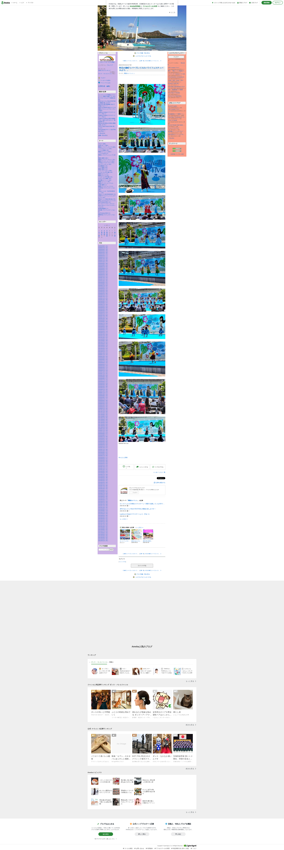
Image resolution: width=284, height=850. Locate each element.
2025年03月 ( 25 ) (103, 273)
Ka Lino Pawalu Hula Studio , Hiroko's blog (177, 125)
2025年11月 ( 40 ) (103, 260)
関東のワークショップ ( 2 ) (105, 186)
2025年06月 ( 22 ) (103, 268)
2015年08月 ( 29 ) (103, 454)
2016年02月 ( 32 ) (103, 444)
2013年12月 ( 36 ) (103, 485)
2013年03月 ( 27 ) (103, 499)
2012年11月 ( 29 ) (103, 506)
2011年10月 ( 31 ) (103, 526)
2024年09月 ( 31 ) (103, 282)
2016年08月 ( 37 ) (103, 435)
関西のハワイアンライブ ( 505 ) (107, 147)
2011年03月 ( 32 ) (103, 537)
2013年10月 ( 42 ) (103, 488)
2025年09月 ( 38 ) (103, 263)
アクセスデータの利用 (163, 848)
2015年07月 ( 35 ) (103, 455)
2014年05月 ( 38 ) (103, 477)
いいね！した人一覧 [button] (159, 472)
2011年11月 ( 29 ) (103, 525)
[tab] (99, 662)
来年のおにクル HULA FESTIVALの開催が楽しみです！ (138, 509)
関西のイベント (128, 73)
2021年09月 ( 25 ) (103, 339)
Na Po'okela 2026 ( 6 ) (104, 213)
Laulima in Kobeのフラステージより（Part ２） (135, 514)
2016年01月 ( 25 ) (103, 446)
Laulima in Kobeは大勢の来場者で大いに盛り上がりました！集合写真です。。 (106, 120)
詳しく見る (142, 834)
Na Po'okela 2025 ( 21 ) (104, 202)
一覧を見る (102, 133)
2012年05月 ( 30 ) (103, 515)
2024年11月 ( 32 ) (103, 279)
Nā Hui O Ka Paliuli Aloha (174, 96)
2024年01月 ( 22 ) (103, 295)
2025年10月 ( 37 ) (103, 262)
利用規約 (150, 848)
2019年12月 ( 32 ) (103, 372)
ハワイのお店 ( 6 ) (103, 153)
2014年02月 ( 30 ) (103, 482)
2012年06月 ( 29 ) (103, 513)
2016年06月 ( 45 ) (103, 438)
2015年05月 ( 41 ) (103, 458)
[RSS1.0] (177, 149)
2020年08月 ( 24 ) (103, 359)
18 (104, 234)
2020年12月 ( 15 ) (103, 353)
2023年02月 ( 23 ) (103, 312)
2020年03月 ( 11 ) (103, 367)
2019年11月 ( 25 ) (103, 373)
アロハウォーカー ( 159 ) (105, 170)
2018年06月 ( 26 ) (103, 400)
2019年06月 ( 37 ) (103, 381)
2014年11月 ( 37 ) (103, 468)
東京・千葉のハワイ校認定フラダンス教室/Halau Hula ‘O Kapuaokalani (177, 70)
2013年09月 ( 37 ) (103, 490)
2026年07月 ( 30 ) (103, 247)
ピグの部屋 (111, 62)
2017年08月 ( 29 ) (103, 416)
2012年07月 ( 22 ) (103, 512)
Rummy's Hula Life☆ (173, 83)
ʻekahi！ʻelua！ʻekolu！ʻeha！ (176, 80)
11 (104, 232)
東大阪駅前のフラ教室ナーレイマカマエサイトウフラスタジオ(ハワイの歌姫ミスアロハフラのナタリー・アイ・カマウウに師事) (177, 114)
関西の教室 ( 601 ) (103, 158)
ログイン (278, 2)
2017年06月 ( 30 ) (103, 419)
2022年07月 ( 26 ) (103, 323)
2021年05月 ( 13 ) (103, 345)
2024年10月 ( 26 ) (103, 280)
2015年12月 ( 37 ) (103, 447)
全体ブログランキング (104, 70)
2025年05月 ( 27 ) (103, 269)
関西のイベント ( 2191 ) (104, 151)
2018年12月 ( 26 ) (103, 391)
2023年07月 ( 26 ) (103, 304)
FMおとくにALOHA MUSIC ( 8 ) (107, 194)
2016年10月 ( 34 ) (103, 432)
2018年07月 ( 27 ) (103, 399)
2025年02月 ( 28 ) (103, 274)
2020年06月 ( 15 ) (103, 362)
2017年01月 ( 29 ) (103, 427)
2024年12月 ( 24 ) (103, 277)
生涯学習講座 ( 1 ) (103, 208)
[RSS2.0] (177, 151)
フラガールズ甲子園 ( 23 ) (105, 177)
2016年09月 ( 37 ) (103, 433)
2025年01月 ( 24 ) (103, 276)
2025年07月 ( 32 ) (103, 266)
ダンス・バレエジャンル (105, 73)
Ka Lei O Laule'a (172, 106)
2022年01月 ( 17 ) (103, 332)
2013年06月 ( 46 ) (103, 495)
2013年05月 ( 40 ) (103, 496)
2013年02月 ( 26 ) (103, 501)
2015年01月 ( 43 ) (103, 465)
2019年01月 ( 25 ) (103, 389)
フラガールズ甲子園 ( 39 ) (105, 172)
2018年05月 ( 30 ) (103, 402)
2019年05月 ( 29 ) (103, 383)
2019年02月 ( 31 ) (103, 387)
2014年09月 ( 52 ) (103, 471)
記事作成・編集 (104, 86)
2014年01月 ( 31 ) (103, 484)
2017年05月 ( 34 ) (103, 421)
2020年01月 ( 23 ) (103, 370)
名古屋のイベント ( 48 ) (104, 180)
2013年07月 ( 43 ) (103, 493)
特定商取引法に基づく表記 (181, 848)
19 (107, 234)
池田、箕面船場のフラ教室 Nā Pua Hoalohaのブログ (177, 89)
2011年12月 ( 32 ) (103, 523)
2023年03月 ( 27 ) (103, 310)
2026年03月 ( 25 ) (103, 254)
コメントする (142, 565)
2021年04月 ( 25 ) (103, 347)
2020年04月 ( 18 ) (103, 366)
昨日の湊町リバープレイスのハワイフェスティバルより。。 (141, 69)
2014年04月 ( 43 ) (103, 479)
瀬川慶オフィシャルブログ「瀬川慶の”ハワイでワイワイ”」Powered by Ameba (177, 131)
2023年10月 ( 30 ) (103, 299)
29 (114, 235)
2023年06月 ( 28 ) (103, 306)
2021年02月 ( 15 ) (103, 350)
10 (101, 232)
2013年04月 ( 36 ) (103, 498)
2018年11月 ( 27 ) (103, 392)
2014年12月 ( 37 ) (103, 466)
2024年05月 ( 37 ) (103, 288)
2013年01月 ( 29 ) (103, 502)
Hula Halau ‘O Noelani (174, 92)
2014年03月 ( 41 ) (103, 480)
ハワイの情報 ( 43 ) (103, 150)
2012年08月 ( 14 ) (103, 510)
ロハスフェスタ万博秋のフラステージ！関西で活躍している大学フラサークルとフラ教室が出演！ (142, 504)
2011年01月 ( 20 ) (103, 540)
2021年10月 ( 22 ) (103, 337)
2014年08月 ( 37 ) (103, 473)
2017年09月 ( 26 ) (103, 414)
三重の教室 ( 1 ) (102, 184)
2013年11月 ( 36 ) (103, 487)
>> (109, 225)
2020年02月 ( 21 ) (103, 369)
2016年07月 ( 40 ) (103, 436)
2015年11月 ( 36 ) (103, 449)
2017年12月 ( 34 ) (103, 410)
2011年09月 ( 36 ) (103, 528)
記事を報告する (160, 482)
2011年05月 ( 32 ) (103, 534)
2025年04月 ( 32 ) (103, 271)
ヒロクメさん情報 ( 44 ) (104, 178)
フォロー (135, 492)
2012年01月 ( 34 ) (103, 521)
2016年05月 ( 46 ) (103, 440)
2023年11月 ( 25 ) (103, 298)
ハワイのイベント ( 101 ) (105, 148)
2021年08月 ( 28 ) (103, 340)
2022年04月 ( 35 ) (103, 328)
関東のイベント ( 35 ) (104, 181)
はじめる (106, 834)
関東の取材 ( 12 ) (103, 169)
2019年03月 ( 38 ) (103, 386)
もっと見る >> (124, 519)
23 (99, 235)
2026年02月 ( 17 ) (103, 255)
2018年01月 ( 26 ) (103, 408)
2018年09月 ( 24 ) (103, 395)
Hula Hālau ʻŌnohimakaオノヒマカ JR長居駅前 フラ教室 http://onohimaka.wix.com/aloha (177, 117)
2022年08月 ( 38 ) (103, 321)
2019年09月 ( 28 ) (103, 376)
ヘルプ (194, 848)
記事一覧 (142, 60)
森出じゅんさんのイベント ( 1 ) (106, 200)
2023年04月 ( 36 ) (103, 309)
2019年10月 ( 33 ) (103, 375)
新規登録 (266, 2)
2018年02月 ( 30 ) (103, 406)
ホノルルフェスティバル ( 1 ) (106, 203)
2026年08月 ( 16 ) (103, 246)
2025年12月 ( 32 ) (103, 258)
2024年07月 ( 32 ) (103, 285)
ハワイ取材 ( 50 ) (103, 167)
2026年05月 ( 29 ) (103, 251)
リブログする (159, 467)
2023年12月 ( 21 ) (103, 296)
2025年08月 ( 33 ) (103, 265)
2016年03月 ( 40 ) (103, 443)
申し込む (178, 834)
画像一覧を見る (103, 135)
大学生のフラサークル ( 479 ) (106, 162)
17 (101, 234)
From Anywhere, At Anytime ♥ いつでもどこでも (177, 77)
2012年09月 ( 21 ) (103, 509)
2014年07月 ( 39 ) (103, 474)
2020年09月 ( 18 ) (103, 358)
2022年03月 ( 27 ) (103, 329)
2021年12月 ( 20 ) (103, 334)
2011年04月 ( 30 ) (103, 536)
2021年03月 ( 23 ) (103, 348)
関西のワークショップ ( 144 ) (106, 161)
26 (107, 235)
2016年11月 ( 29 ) (103, 430)
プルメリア (110, 65)
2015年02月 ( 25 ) (103, 463)
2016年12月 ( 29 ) (103, 428)
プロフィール (103, 62)
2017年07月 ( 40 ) (103, 417)
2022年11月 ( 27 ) (103, 317)
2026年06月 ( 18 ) (103, 249)
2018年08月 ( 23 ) (103, 397)
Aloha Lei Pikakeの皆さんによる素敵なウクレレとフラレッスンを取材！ (107, 109)
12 (107, 232)
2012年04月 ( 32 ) (103, 517)
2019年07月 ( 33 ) (103, 380)
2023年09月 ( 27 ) (103, 301)
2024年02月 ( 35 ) (103, 293)
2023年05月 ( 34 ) (103, 307)
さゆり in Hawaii (172, 120)
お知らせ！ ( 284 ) (103, 145)
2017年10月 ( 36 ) (103, 413)
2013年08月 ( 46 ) (103, 491)
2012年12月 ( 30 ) (103, 504)
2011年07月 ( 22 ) (103, 531)
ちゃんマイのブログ (173, 128)
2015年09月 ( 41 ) (103, 452)
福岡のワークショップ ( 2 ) (105, 183)
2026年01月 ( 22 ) (103, 257)
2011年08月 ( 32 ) (103, 529)
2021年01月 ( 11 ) (103, 351)
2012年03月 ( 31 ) (103, 518)
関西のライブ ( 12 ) (103, 175)
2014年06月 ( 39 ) (103, 476)
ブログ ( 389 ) (102, 144)
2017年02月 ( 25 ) (103, 425)
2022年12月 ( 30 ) (103, 315)
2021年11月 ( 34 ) (103, 336)
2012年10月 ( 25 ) (103, 507)
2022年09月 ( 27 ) (103, 320)
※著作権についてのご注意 (177, 154)
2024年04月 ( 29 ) (103, 290)
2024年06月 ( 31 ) (103, 287)
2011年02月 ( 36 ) (103, 539)
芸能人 (111, 662)
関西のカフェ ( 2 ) (103, 173)
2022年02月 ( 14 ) (103, 331)
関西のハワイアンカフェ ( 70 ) (106, 159)
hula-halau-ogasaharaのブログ (176, 86)
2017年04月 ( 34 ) (103, 422)
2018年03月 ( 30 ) (103, 405)
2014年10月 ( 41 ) (103, 469)
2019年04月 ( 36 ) (103, 384)
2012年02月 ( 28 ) (103, 520)
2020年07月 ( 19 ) (103, 361)
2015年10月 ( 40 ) (103, 451)
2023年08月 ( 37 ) (103, 302)
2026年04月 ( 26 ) (103, 252)
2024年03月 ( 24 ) (103, 291)
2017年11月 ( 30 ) (103, 411)
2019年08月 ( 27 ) (103, 378)
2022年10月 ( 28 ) (103, 318)
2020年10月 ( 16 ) (103, 356)
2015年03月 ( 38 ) (103, 462)
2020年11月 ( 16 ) (103, 354)
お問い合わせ (140, 848)
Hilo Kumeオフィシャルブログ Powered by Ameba (177, 134)
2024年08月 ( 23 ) (103, 284)
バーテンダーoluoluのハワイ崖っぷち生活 (177, 74)
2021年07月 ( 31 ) (103, 342)
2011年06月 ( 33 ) (103, 532)
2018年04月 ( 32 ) (103, 403)
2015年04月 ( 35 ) (103, 460)
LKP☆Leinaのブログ (173, 67)
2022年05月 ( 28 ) (103, 326)
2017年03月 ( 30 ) (103, 424)
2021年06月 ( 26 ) (103, 343)
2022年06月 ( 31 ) (103, 325)
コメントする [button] (143, 467)
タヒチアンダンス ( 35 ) (104, 164)
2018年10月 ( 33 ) (103, 394)
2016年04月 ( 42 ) (103, 441)
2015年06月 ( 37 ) (103, 457)
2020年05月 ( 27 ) (103, 364)
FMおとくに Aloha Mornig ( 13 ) (106, 199)
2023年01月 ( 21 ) (103, 314)
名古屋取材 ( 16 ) (103, 166)
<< (105, 225)
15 (114, 232)
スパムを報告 (129, 848)
